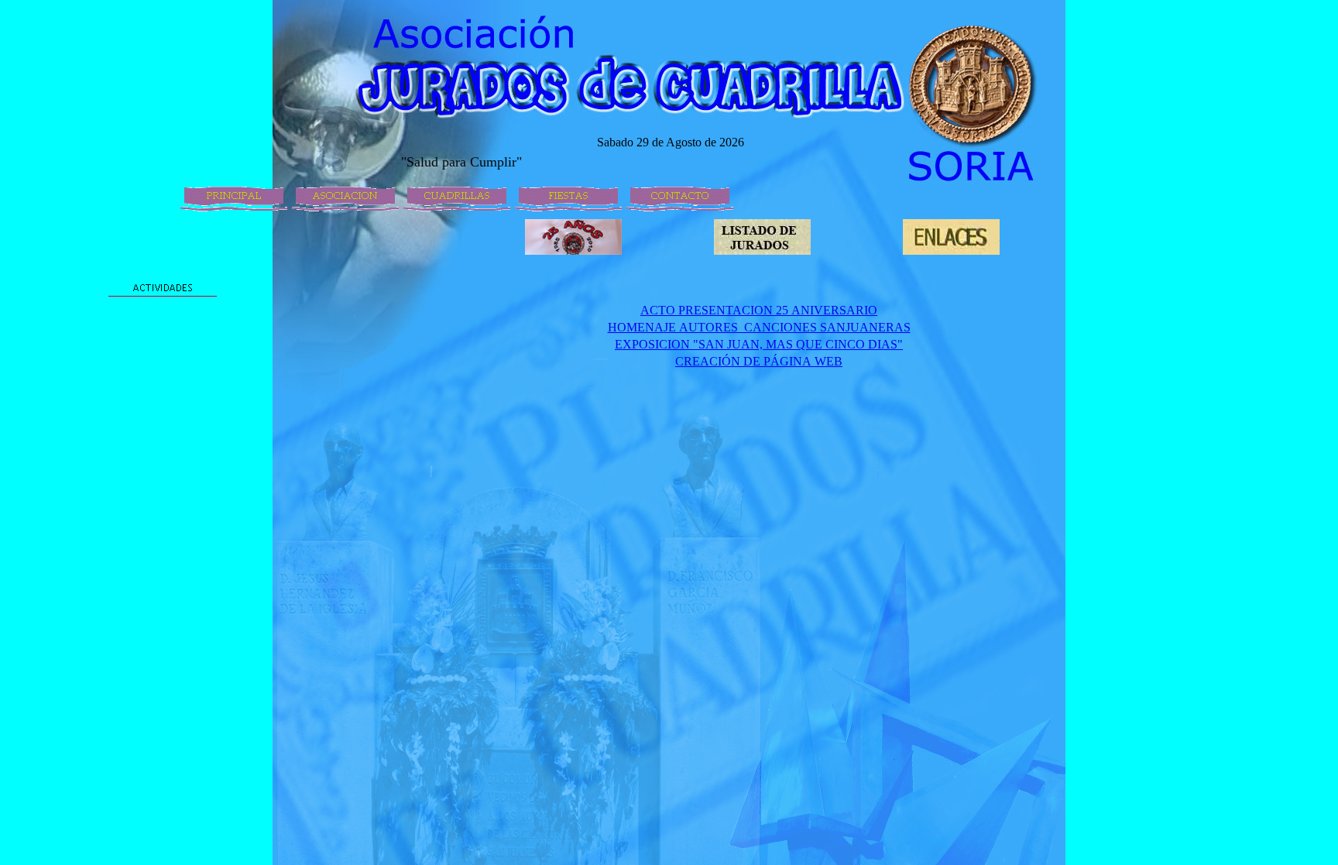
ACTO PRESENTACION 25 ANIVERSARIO (758, 310)
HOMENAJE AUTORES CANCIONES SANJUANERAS (759, 327)
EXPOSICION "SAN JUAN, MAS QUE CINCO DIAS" (759, 344)
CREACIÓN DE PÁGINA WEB (758, 361)
